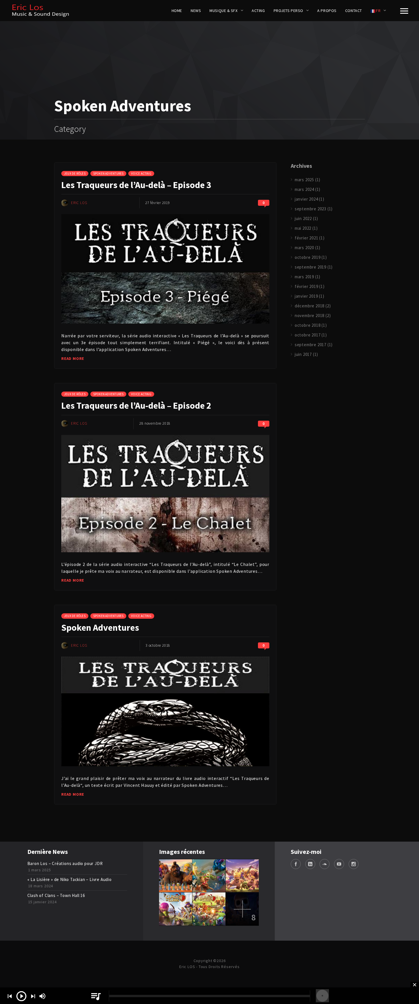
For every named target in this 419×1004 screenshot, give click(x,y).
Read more (72, 358)
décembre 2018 (309, 306)
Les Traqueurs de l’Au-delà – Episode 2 (136, 405)
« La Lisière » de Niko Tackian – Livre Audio (69, 879)
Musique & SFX (223, 10)
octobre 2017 (308, 335)
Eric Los (79, 202)
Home (177, 10)
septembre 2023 (310, 208)
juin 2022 (303, 218)
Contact (353, 10)
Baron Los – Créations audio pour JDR (65, 863)
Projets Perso (288, 10)
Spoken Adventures (108, 174)
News (196, 10)
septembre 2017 (310, 344)
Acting (258, 10)
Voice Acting (141, 174)
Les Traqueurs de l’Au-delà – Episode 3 (136, 185)
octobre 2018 (308, 325)
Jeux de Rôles (75, 174)
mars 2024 (304, 189)
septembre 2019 (310, 267)
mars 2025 (304, 179)
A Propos (326, 10)
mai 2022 (303, 228)
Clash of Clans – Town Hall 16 (56, 895)
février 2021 (306, 238)
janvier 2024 (306, 199)
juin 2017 (303, 354)
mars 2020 (304, 247)
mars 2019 (304, 276)
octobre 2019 (308, 257)
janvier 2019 (306, 296)
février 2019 (306, 286)
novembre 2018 (309, 315)
